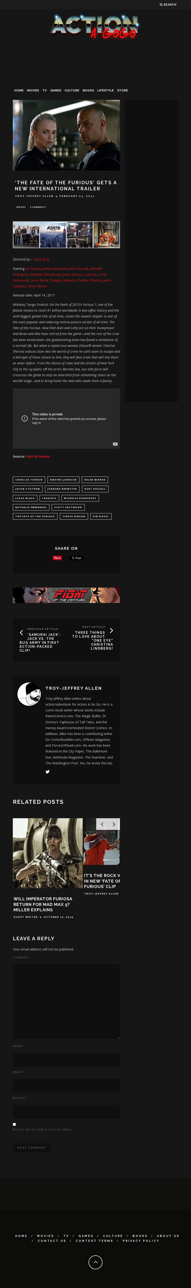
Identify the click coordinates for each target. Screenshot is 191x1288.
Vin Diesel (32, 268)
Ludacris (90, 274)
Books (88, 90)
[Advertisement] (95, 78)
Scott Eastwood (68, 507)
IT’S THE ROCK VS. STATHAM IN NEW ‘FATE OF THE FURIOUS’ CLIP (45, 881)
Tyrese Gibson (71, 274)
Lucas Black (39, 280)
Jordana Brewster (55, 268)
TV (44, 90)
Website (20, 1098)
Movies (33, 90)
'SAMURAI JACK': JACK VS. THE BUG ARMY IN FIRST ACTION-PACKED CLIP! (40, 642)
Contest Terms (94, 1241)
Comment (21, 957)
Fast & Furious (38, 456)
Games (55, 90)
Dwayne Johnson (63, 479)
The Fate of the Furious (35, 516)
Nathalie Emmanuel (44, 274)
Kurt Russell (79, 268)
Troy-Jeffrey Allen (34, 196)
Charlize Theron (29, 479)
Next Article (93, 627)
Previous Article (42, 629)
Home (19, 90)
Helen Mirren (37, 286)
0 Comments (38, 207)
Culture (72, 90)
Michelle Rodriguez (80, 498)
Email (18, 1072)
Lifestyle (105, 90)
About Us (168, 1236)
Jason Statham (27, 488)
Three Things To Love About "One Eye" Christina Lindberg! (92, 640)
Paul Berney (95, 888)
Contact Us (52, 1241)
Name (18, 1046)
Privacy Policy (141, 1241)
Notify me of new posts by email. (43, 1129)
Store (122, 90)
